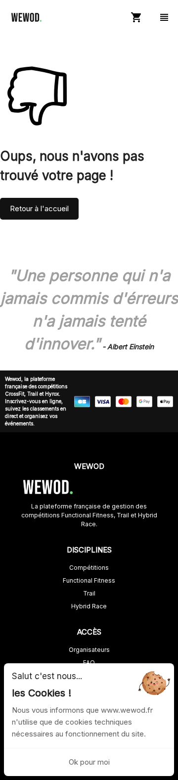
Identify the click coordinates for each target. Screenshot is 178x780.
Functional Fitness (89, 580)
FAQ (89, 662)
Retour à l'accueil (39, 208)
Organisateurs (89, 649)
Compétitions (89, 567)
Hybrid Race (89, 606)
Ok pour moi (89, 762)
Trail (89, 593)
